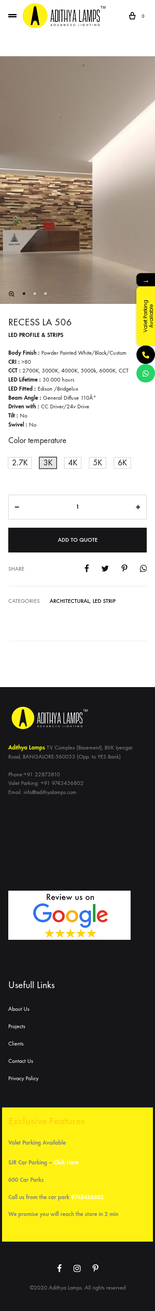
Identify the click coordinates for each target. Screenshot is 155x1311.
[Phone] (145, 354)
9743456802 (87, 1197)
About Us (18, 1008)
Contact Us (20, 1060)
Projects (16, 1026)
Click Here (66, 1162)
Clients (16, 1043)
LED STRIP (104, 601)
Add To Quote (78, 539)
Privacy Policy (23, 1078)
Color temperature (37, 440)
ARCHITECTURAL (69, 601)
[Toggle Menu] (12, 16)
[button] (19, 463)
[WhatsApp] (145, 373)
